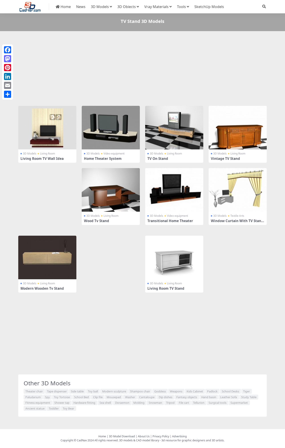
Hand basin (208, 397)
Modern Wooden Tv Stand (42, 288)
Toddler (54, 408)
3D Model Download (122, 436)
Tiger (246, 391)
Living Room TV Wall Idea (42, 158)
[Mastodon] (7, 58)
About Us (144, 436)
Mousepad (114, 397)
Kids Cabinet (195, 391)
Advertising (179, 436)
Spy (47, 397)
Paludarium (33, 397)
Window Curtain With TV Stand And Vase (237, 223)
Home (65, 6)
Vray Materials (156, 6)
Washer (130, 397)
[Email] (7, 85)
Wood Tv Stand (96, 221)
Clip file (98, 397)
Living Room (47, 153)
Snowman (155, 403)
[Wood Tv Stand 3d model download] (111, 190)
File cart (184, 403)
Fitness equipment (37, 403)
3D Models (100, 6)
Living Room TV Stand (165, 288)
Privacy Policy (161, 436)
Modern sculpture (114, 391)
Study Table (248, 397)
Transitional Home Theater (170, 221)
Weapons (176, 391)
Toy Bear (68, 408)
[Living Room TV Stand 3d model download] (174, 257)
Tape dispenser (57, 391)
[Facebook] (7, 49)
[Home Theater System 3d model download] (111, 127)
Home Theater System (103, 158)
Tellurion (198, 403)
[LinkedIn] (7, 76)
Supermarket (239, 403)
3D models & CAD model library (139, 440)
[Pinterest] (7, 67)
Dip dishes (165, 397)
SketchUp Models (209, 6)
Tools (181, 6)
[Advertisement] (142, 69)
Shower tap (61, 403)
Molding (139, 403)
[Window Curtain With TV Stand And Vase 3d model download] (238, 190)
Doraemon (122, 403)
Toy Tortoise (62, 397)
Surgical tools (217, 403)
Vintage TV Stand (225, 158)
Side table (77, 391)
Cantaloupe (147, 397)
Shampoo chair (140, 391)
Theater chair (34, 391)
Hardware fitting (84, 403)
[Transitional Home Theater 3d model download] (174, 190)
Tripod (170, 403)
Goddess (160, 391)
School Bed (81, 397)
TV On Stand (157, 158)
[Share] (7, 94)
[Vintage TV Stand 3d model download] (238, 127)
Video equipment (114, 153)
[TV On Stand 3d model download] (174, 127)
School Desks (230, 391)
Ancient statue (35, 408)
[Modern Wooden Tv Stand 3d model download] (47, 257)
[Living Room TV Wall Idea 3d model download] (47, 127)
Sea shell (105, 403)
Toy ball (93, 391)
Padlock (212, 391)
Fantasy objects (186, 397)
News (81, 6)
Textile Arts (237, 216)
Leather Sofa (228, 397)
